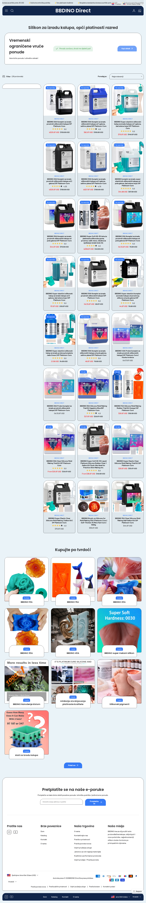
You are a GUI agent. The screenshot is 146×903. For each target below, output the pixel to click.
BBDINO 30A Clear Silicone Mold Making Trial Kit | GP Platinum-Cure (59, 463)
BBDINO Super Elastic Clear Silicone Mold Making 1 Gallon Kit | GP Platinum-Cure (59, 520)
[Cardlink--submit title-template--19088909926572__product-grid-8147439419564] (93, 384)
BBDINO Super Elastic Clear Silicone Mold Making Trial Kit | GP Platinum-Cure (128, 463)
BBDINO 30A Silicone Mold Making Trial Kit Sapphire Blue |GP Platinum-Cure (93, 408)
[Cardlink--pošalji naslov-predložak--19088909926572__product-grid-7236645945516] (128, 157)
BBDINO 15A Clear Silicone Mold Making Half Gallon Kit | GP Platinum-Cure (127, 520)
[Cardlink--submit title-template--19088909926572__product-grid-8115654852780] (128, 439)
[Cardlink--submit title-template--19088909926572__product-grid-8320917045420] (93, 496)
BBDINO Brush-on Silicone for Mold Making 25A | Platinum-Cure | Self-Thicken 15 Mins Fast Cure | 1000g (93, 521)
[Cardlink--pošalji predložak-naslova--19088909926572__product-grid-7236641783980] (59, 329)
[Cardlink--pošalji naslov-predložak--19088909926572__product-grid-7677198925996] (59, 214)
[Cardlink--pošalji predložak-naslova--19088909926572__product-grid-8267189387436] (93, 271)
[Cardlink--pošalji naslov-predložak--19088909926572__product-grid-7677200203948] (93, 329)
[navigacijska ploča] (6, 10)
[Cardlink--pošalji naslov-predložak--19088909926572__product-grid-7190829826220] (93, 100)
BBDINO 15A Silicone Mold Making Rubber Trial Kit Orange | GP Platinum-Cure (127, 408)
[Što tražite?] (12, 10)
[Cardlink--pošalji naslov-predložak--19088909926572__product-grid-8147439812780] (59, 384)
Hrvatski (135, 897)
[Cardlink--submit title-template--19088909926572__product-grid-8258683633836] (59, 496)
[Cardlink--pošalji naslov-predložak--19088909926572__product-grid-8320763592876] (128, 329)
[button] (139, 10)
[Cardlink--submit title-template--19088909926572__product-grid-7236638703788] (128, 384)
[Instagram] (9, 832)
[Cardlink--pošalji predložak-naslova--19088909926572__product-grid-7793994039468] (93, 157)
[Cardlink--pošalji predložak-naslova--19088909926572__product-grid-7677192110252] (128, 214)
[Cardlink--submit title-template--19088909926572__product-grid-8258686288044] (59, 439)
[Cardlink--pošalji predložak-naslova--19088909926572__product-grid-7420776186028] (128, 100)
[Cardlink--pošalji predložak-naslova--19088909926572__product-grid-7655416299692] (128, 271)
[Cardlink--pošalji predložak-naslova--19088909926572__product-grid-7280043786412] (59, 100)
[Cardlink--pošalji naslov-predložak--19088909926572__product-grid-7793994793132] (59, 271)
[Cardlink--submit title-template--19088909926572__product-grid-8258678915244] (128, 496)
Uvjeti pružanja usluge (78, 887)
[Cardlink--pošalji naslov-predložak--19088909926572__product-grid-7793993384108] (59, 157)
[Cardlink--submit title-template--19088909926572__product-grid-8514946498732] (93, 439)
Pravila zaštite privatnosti (58, 887)
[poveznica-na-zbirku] (27, 579)
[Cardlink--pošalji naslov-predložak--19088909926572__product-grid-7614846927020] (93, 214)
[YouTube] (15, 832)
